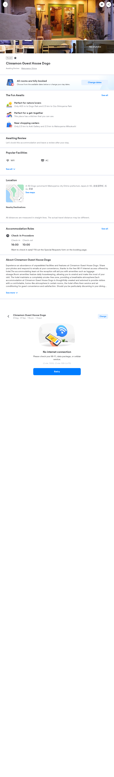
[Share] (108, 4)
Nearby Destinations (16, 207)
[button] (15, 193)
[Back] (5, 4)
